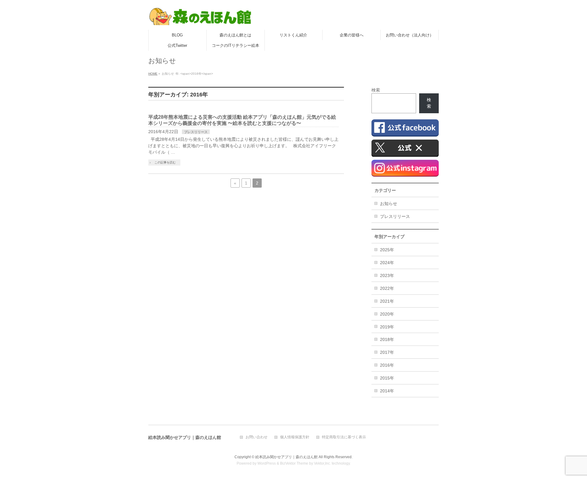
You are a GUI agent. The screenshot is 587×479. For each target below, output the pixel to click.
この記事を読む (165, 162)
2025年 (387, 249)
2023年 (387, 275)
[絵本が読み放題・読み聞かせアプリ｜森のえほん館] (200, 18)
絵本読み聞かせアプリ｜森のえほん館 (286, 457)
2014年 (387, 390)
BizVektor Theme (294, 463)
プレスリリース (196, 132)
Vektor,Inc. (322, 463)
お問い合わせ (257, 437)
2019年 (387, 326)
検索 (375, 90)
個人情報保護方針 (294, 437)
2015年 (387, 378)
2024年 (387, 262)
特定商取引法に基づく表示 (344, 437)
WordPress (266, 463)
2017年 (387, 352)
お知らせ (388, 203)
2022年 (387, 288)
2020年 (387, 314)
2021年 (387, 301)
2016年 (387, 365)
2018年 (387, 339)
